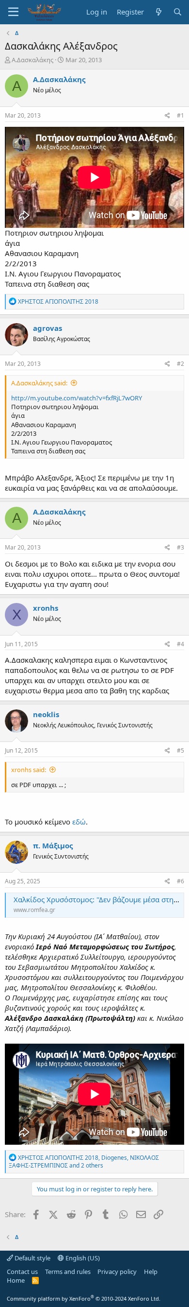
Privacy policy (117, 1271)
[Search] (177, 12)
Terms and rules (68, 1271)
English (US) (82, 1258)
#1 (180, 115)
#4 (180, 644)
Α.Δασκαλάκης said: (39, 382)
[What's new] (158, 12)
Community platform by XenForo (83, 1298)
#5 (180, 750)
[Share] (167, 115)
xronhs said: (28, 769)
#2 (180, 364)
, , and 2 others (84, 1161)
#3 (180, 547)
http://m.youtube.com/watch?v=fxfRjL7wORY (76, 398)
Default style (31, 1258)
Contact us (22, 1271)
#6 (180, 881)
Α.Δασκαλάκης (32, 59)
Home (16, 1280)
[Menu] (13, 12)
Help (151, 1271)
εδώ (79, 821)
